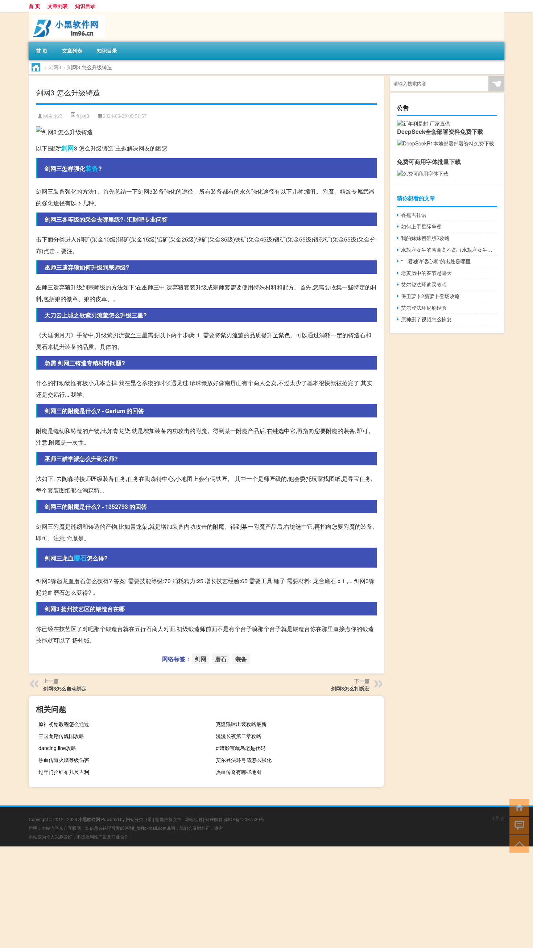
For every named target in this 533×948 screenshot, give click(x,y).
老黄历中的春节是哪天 (426, 272)
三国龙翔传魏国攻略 (61, 735)
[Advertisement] (217, 897)
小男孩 (497, 818)
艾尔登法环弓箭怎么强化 (244, 759)
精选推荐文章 (168, 819)
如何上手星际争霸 (421, 226)
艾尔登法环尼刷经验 (424, 307)
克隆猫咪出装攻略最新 (241, 724)
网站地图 (193, 819)
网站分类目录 (139, 819)
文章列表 (57, 5)
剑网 (67, 148)
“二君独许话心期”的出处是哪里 (436, 261)
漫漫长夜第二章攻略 (238, 735)
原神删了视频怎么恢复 (426, 319)
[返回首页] (517, 807)
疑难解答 (214, 819)
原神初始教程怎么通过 (63, 724)
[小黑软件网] (67, 14)
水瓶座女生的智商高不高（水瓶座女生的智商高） (449, 249)
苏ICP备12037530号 (244, 819)
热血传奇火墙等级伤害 (63, 759)
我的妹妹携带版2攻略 (425, 238)
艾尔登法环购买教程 (424, 284)
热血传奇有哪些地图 (238, 771)
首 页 (34, 5)
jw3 (58, 116)
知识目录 (85, 5)
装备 (91, 168)
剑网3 (54, 67)
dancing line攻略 (57, 747)
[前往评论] (517, 825)
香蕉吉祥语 (413, 214)
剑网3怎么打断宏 (350, 688)
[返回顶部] (517, 843)
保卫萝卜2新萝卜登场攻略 (430, 296)
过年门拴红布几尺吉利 (63, 771)
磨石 (80, 557)
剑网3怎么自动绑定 (65, 688)
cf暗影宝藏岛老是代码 (240, 747)
